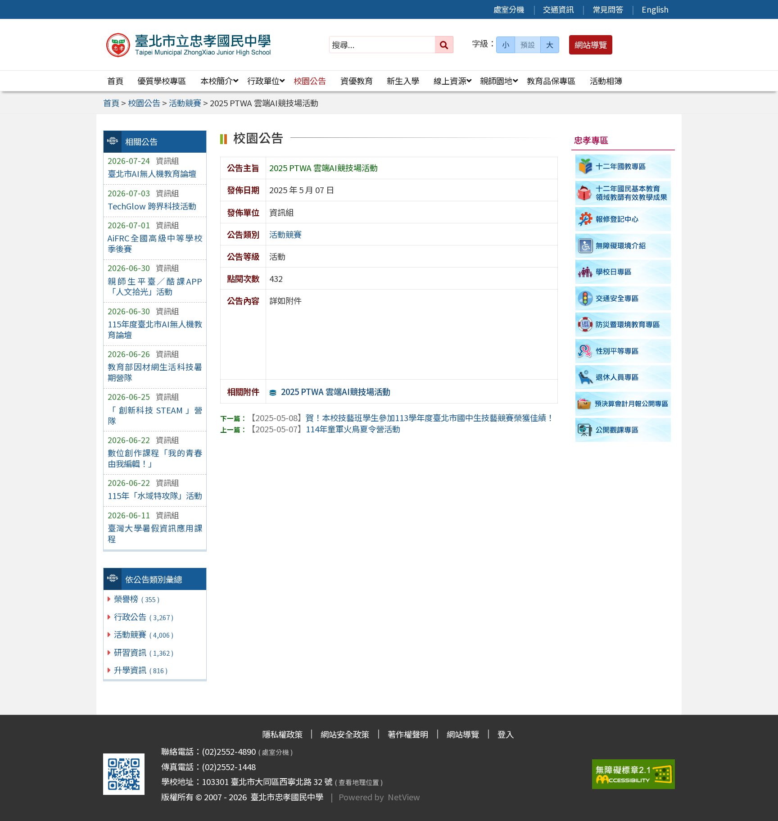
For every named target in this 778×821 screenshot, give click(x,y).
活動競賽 (143, 634)
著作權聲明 (408, 734)
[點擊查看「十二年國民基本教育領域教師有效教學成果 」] (623, 193)
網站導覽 (463, 734)
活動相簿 (606, 80)
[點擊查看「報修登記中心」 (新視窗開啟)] (623, 219)
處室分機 (508, 9)
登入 (506, 734)
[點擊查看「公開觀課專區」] (623, 430)
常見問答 (608, 9)
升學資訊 (140, 670)
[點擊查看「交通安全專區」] (623, 298)
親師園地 (496, 80)
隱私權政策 (282, 734)
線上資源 (450, 80)
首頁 (115, 80)
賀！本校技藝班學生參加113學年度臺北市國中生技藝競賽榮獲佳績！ (400, 417)
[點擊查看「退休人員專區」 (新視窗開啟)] (623, 377)
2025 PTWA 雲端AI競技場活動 (335, 391)
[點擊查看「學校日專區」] (623, 272)
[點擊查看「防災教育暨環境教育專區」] (623, 324)
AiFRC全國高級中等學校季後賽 (155, 243)
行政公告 (143, 616)
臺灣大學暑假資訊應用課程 (155, 533)
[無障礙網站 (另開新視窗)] (633, 774)
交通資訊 (558, 9)
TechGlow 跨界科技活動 (152, 206)
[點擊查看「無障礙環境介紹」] (623, 245)
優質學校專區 (161, 80)
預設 (527, 44)
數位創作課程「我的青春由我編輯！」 (155, 458)
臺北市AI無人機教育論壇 (152, 173)
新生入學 (403, 80)
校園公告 (310, 80)
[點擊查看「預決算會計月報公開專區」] (623, 403)
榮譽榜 (136, 598)
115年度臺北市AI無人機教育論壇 (155, 329)
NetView (404, 797)
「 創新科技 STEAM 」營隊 (155, 415)
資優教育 (356, 80)
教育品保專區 (551, 80)
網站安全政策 (345, 734)
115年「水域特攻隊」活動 (155, 495)
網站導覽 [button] (590, 44)
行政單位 (263, 80)
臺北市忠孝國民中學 (285, 797)
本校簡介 (216, 80)
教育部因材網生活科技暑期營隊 (155, 372)
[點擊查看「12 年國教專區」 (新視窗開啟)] (623, 166)
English (655, 9)
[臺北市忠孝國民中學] (189, 45)
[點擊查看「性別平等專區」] (623, 351)
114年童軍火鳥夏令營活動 (323, 429)
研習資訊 (143, 652)
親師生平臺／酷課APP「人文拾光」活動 (155, 286)
